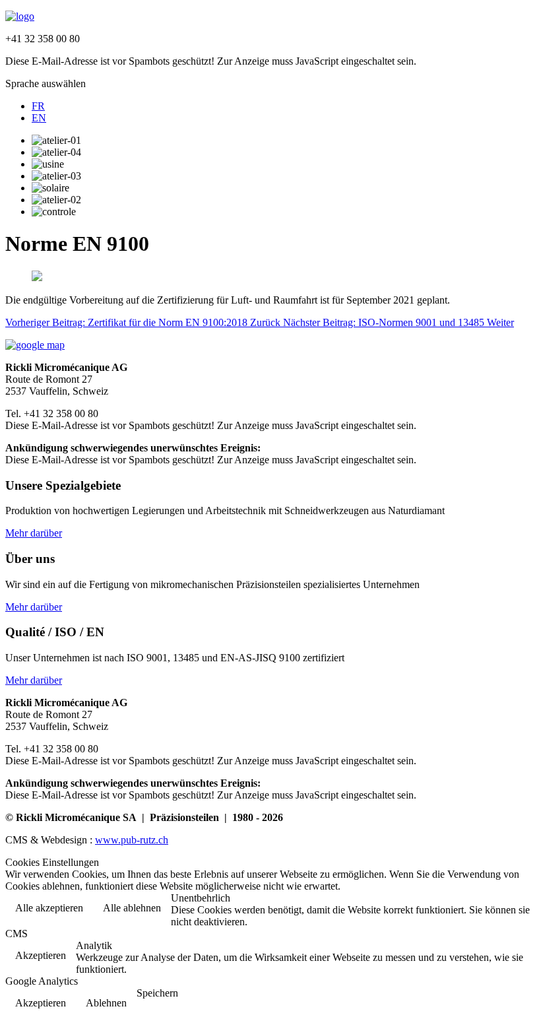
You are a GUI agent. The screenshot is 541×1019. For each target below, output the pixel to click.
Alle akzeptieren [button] (49, 907)
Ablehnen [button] (106, 1002)
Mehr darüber (33, 533)
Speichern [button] (157, 993)
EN (39, 117)
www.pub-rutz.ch (131, 839)
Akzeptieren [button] (40, 955)
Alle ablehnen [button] (132, 907)
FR (38, 106)
